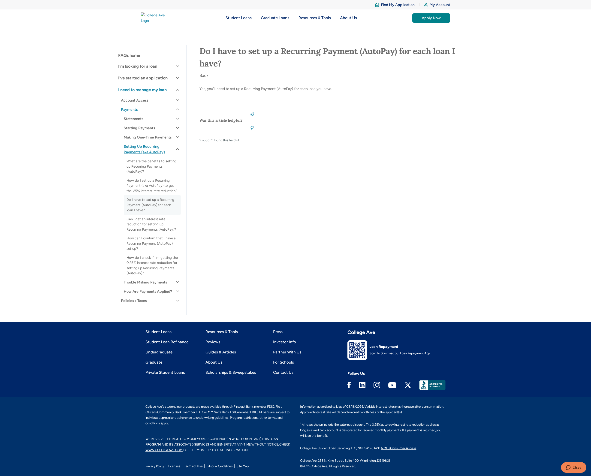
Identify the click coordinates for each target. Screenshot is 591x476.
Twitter (407, 385)
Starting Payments (139, 128)
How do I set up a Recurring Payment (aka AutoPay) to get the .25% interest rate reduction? (152, 185)
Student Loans (158, 331)
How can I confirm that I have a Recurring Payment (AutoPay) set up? (151, 243)
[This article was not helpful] (252, 127)
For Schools (283, 362)
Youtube (392, 385)
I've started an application (143, 78)
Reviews (212, 342)
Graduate (153, 362)
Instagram (377, 385)
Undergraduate (158, 352)
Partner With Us (287, 352)
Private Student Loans (165, 372)
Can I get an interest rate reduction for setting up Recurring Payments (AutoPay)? (151, 224)
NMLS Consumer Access (398, 448)
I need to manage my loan (142, 89)
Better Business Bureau (432, 385)
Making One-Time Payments (148, 137)
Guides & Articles (220, 352)
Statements (133, 119)
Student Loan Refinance (166, 342)
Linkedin (362, 385)
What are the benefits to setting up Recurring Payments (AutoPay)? (151, 166)
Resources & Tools (221, 331)
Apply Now (431, 18)
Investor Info (284, 342)
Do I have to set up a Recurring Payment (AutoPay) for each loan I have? (150, 205)
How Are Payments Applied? (148, 291)
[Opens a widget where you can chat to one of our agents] (573, 468)
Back (203, 75)
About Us (213, 362)
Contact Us (283, 372)
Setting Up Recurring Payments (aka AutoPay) (144, 149)
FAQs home (129, 55)
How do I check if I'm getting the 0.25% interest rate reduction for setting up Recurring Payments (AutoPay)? (152, 265)
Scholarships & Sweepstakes (230, 372)
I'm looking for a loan (137, 66)
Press (278, 331)
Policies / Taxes (134, 300)
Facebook (349, 385)
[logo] (155, 17)
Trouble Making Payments (145, 282)
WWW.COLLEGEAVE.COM (164, 450)
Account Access (134, 100)
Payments (129, 109)
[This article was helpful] (252, 113)
